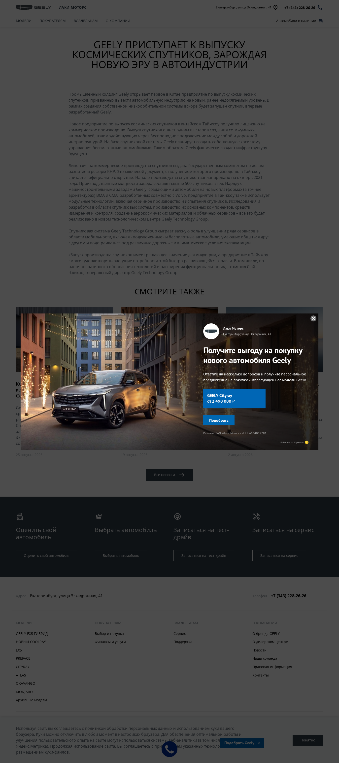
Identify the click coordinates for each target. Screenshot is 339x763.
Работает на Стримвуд (292, 442)
